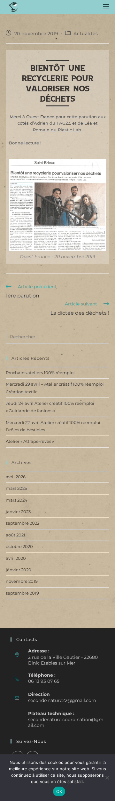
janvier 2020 (18, 569)
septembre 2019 (22, 593)
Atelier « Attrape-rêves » (30, 441)
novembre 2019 (22, 581)
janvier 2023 (18, 511)
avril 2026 (16, 476)
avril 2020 (16, 558)
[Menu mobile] (106, 6)
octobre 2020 (19, 546)
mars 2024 (16, 500)
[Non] (107, 777)
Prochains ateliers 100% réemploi (40, 372)
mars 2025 (16, 488)
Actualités (85, 33)
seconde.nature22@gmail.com (62, 700)
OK (59, 791)
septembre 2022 (22, 523)
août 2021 (15, 534)
